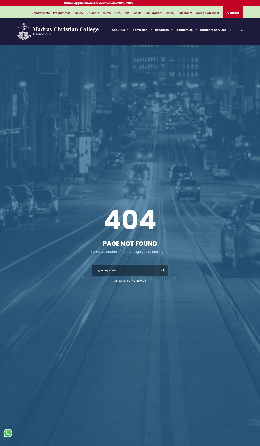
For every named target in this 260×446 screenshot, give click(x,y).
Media (137, 13)
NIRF (127, 13)
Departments (41, 13)
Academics (184, 30)
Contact (233, 13)
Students (93, 13)
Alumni (107, 13)
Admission (140, 30)
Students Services (213, 30)
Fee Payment (154, 13)
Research (162, 30)
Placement (185, 13)
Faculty (78, 13)
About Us (118, 30)
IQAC (118, 13)
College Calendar (207, 13)
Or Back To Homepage (130, 280)
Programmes (61, 13)
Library (170, 13)
